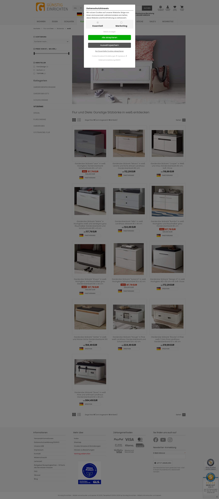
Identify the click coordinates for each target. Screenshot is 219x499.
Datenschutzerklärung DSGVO (109, 60)
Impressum (121, 56)
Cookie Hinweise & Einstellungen (104, 56)
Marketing (121, 25)
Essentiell (97, 25)
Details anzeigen (109, 32)
